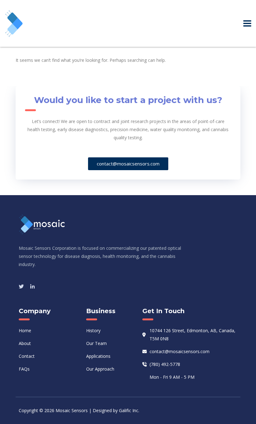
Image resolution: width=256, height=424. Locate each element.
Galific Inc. (129, 410)
